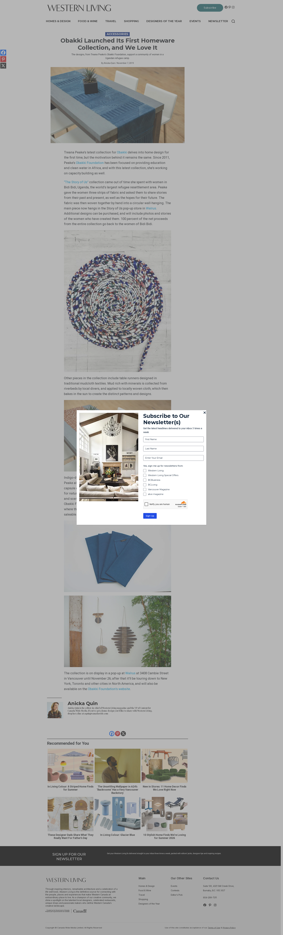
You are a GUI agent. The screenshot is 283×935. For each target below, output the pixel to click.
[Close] (204, 412)
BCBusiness (154, 480)
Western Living (156, 470)
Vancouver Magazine (159, 489)
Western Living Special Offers (163, 475)
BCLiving (152, 484)
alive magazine (155, 494)
